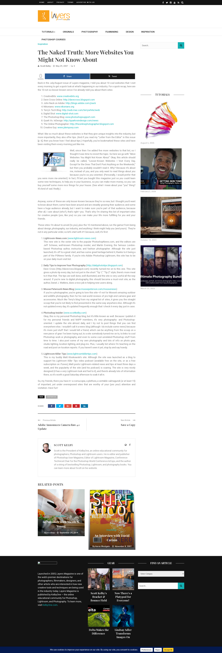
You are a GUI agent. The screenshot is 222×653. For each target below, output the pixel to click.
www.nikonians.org (64, 106)
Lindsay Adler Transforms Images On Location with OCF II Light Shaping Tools (123, 639)
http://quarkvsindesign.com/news (81, 120)
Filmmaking (111, 31)
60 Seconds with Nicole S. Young (61, 524)
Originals (68, 31)
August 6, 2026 (147, 143)
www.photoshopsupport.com (80, 117)
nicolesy (51, 533)
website (93, 468)
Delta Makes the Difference (99, 631)
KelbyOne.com (50, 605)
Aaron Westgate (102, 546)
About (51, 2)
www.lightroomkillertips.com (82, 353)
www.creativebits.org (68, 96)
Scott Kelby (45, 66)
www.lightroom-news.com (81, 238)
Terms (70, 2)
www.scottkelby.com (75, 312)
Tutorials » (48, 31)
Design (130, 31)
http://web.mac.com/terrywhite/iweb (81, 110)
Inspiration (148, 31)
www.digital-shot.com (67, 113)
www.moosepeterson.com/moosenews (95, 289)
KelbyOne (84, 450)
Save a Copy (128, 425)
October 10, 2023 (148, 240)
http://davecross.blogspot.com (79, 99)
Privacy (60, 2)
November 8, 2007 (123, 546)
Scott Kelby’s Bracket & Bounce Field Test (99, 598)
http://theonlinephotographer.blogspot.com (92, 124)
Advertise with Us (86, 2)
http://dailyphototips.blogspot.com (104, 265)
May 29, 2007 (62, 66)
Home (41, 2)
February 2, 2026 (148, 191)
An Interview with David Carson (112, 537)
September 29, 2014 (69, 533)
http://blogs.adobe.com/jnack (81, 103)
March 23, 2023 (148, 288)
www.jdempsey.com (68, 127)
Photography (90, 31)
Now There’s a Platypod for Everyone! (123, 596)
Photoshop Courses (54, 39)
